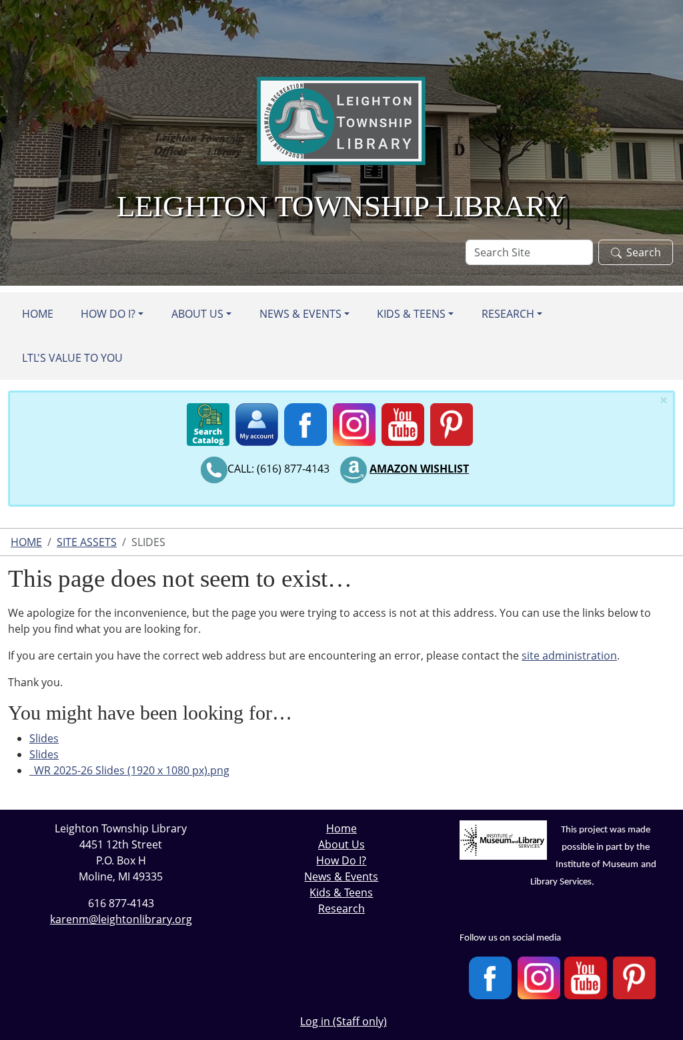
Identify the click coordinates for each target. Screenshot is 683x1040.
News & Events (300, 313)
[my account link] (256, 421)
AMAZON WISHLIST (419, 468)
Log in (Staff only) (343, 1021)
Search (643, 252)
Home (37, 313)
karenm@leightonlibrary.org (121, 919)
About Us (197, 313)
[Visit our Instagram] (539, 978)
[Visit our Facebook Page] (490, 978)
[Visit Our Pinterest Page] (634, 978)
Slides (44, 738)
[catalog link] (208, 421)
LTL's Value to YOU (72, 357)
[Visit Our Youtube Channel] (585, 978)
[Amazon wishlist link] (353, 468)
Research (508, 313)
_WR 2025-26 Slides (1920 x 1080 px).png (129, 770)
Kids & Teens (411, 313)
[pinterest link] (451, 421)
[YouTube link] (403, 421)
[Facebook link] (305, 421)
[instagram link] (354, 421)
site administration (569, 655)
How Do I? (108, 313)
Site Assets (87, 542)
